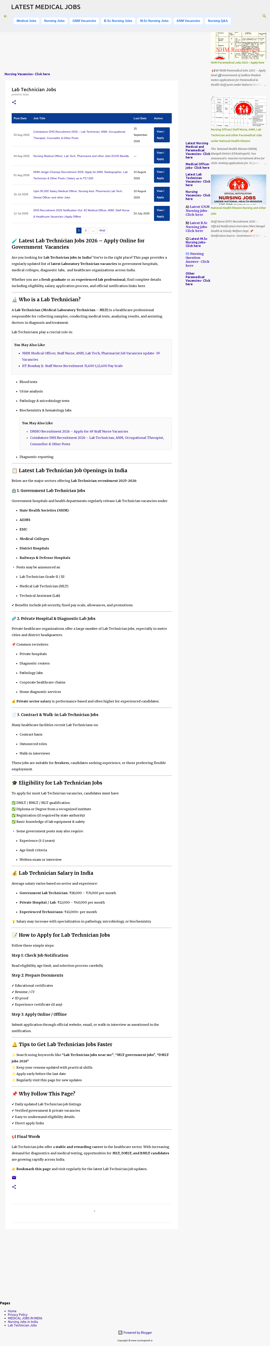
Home (12, 1311)
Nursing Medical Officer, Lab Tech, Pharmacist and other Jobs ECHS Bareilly (81, 156)
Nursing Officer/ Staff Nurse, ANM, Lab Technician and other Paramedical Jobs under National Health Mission (236, 135)
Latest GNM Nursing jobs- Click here (198, 211)
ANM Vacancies (188, 21)
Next (102, 230)
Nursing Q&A (218, 21)
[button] (14, 102)
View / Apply (160, 134)
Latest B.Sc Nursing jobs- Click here (197, 227)
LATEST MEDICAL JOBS (45, 6)
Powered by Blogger (137, 1332)
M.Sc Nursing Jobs (154, 21)
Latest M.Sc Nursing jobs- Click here (196, 242)
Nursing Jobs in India (23, 1321)
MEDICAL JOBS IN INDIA (25, 1318)
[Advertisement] (92, 41)
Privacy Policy (17, 1314)
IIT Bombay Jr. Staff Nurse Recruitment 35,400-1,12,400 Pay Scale (72, 366)
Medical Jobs (26, 21)
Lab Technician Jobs (22, 1325)
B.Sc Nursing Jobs (118, 21)
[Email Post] (14, 1179)
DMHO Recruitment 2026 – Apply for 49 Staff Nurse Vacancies (79, 431)
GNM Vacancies (84, 21)
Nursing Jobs (54, 21)
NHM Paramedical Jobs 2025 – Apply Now (237, 62)
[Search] (264, 16)
